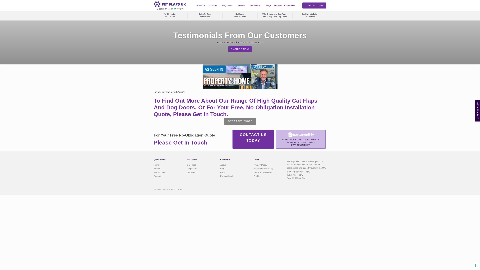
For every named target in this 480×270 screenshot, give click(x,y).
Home (220, 42)
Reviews (278, 5)
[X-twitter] (319, 189)
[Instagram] (325, 189)
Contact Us (289, 5)
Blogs (268, 5)
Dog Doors (227, 5)
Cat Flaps (212, 5)
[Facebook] (315, 189)
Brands (241, 5)
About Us (200, 5)
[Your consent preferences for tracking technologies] (475, 265)
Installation (255, 5)
